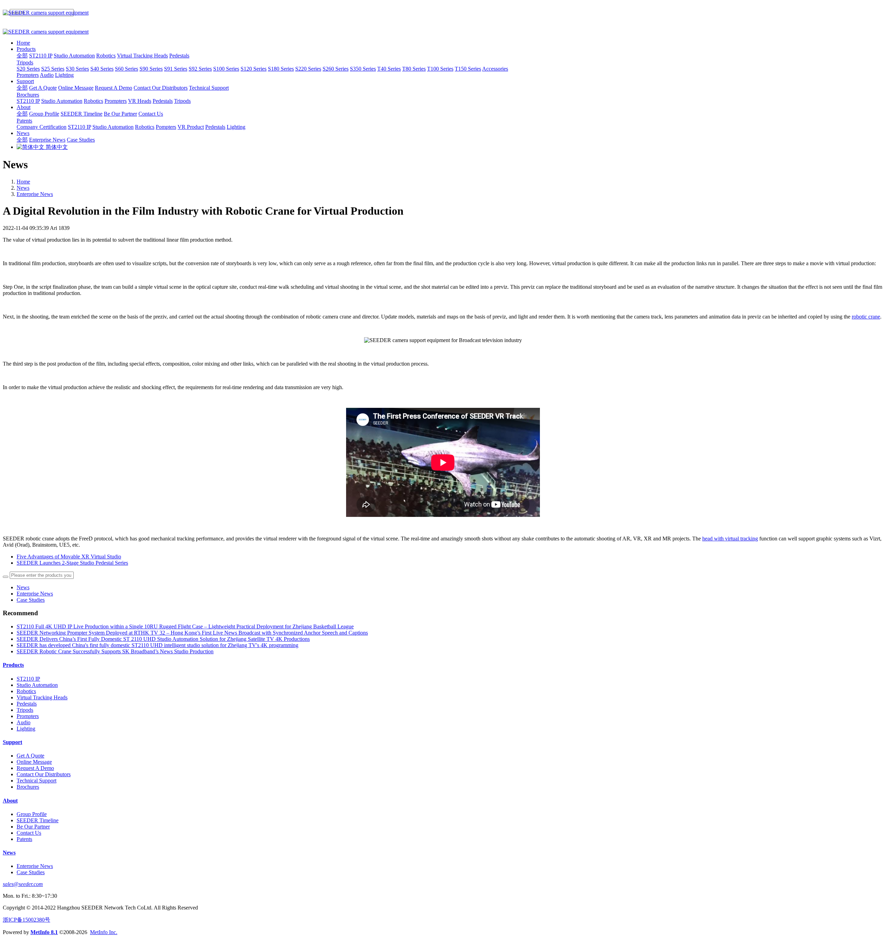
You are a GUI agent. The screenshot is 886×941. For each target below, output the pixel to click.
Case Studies (31, 600)
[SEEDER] (443, 13)
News (23, 188)
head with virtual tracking (730, 538)
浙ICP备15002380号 (26, 920)
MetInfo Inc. (103, 932)
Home (23, 43)
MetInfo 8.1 (44, 932)
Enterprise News (35, 194)
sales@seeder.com (23, 884)
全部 (22, 56)
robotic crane (866, 317)
